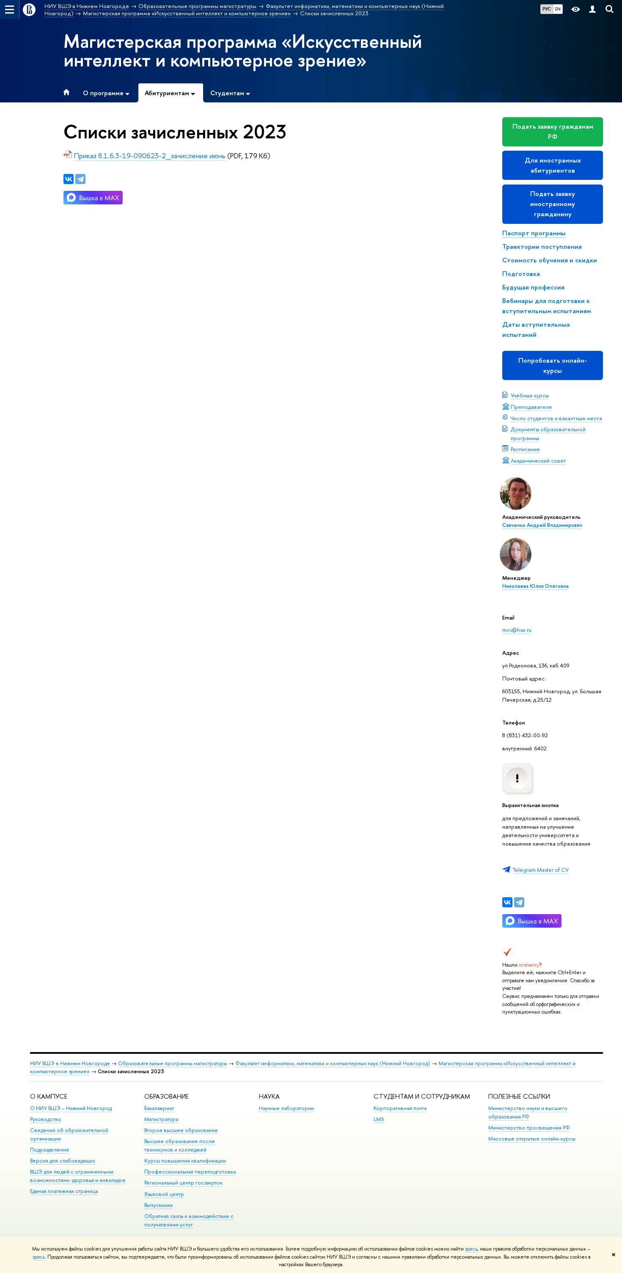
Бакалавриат (159, 1108)
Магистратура (161, 1119)
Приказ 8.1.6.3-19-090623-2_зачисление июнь (150, 155)
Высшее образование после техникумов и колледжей (179, 1145)
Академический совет (538, 460)
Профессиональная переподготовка (190, 1171)
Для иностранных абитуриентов (553, 165)
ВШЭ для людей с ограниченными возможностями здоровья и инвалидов (78, 1176)
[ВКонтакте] (507, 902)
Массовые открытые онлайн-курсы (531, 1138)
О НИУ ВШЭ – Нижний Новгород (71, 1108)
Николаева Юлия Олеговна (535, 586)
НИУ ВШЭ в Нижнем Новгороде (70, 1063)
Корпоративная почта (400, 1108)
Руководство (45, 1119)
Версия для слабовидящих (62, 1160)
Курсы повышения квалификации (185, 1160)
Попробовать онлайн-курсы (552, 365)
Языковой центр (164, 1194)
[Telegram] (519, 902)
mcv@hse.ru (516, 630)
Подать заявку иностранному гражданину (552, 203)
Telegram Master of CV (541, 869)
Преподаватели (531, 407)
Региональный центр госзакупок (183, 1182)
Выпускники (158, 1205)
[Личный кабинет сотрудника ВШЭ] (592, 9)
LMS (379, 1119)
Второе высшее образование (181, 1130)
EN (558, 9)
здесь (471, 1248)
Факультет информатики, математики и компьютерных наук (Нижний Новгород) (332, 1063)
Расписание (525, 449)
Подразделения (49, 1149)
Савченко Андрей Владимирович (542, 525)
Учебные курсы (530, 395)
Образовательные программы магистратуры (172, 1063)
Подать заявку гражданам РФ (552, 131)
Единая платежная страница (64, 1191)
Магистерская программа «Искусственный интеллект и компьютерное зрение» (242, 50)
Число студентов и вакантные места (556, 418)
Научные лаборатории (286, 1108)
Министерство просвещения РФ (529, 1127)
